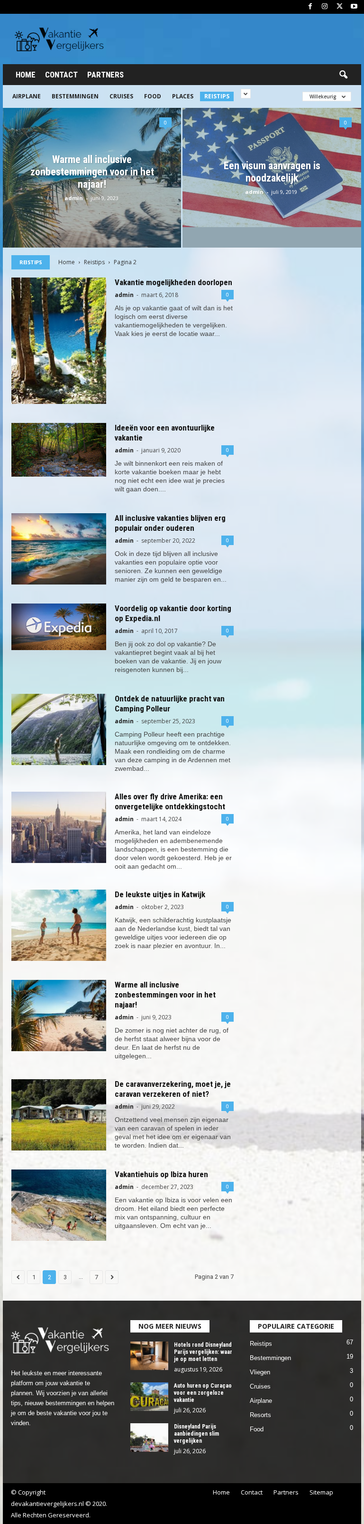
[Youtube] (354, 7)
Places (182, 96)
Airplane (26, 96)
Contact (61, 74)
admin (73, 197)
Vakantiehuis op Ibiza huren (161, 1174)
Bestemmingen (75, 96)
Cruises (121, 96)
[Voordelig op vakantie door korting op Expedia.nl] (58, 627)
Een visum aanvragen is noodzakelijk (272, 172)
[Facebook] (310, 7)
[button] (343, 75)
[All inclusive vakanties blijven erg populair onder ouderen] (58, 549)
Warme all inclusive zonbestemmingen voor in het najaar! (92, 171)
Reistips (216, 96)
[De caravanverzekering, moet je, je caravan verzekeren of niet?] (58, 1114)
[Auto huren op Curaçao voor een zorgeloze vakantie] (149, 1396)
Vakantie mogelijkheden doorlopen (173, 282)
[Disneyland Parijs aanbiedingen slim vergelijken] (149, 1437)
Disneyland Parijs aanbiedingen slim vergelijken (196, 1433)
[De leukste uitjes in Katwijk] (58, 925)
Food (152, 96)
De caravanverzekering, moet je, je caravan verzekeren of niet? (173, 1089)
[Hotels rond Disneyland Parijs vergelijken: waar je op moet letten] (149, 1356)
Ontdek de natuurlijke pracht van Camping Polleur (170, 703)
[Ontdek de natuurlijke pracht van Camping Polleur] (58, 729)
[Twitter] (339, 7)
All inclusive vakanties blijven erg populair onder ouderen (170, 523)
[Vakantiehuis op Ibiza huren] (58, 1205)
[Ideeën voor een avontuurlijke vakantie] (58, 450)
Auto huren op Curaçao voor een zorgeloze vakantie (203, 1392)
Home (26, 74)
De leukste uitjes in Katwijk (160, 894)
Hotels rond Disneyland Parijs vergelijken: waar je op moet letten (203, 1352)
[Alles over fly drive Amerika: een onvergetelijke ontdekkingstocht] (58, 827)
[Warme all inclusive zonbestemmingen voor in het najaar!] (58, 1015)
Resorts (260, 1415)
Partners (105, 74)
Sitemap (321, 1492)
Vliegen (260, 1372)
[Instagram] (324, 7)
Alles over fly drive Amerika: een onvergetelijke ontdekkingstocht (170, 801)
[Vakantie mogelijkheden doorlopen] (58, 341)
